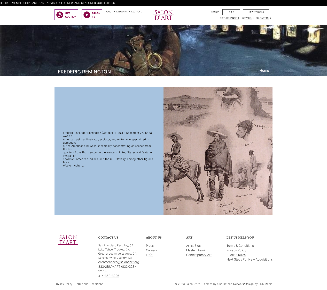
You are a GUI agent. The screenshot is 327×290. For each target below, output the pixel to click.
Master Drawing (197, 250)
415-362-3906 (108, 276)
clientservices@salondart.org (118, 262)
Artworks (122, 11)
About (109, 11)
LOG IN (231, 12)
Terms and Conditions (89, 284)
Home (264, 70)
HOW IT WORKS (256, 12)
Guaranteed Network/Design (235, 284)
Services (247, 18)
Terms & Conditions (240, 245)
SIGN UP (215, 12)
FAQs (149, 255)
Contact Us (262, 18)
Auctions (136, 11)
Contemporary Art (199, 255)
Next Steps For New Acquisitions (250, 259)
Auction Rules (236, 255)
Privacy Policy (236, 250)
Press (150, 245)
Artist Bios (193, 245)
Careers (151, 250)
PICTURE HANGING (229, 18)
